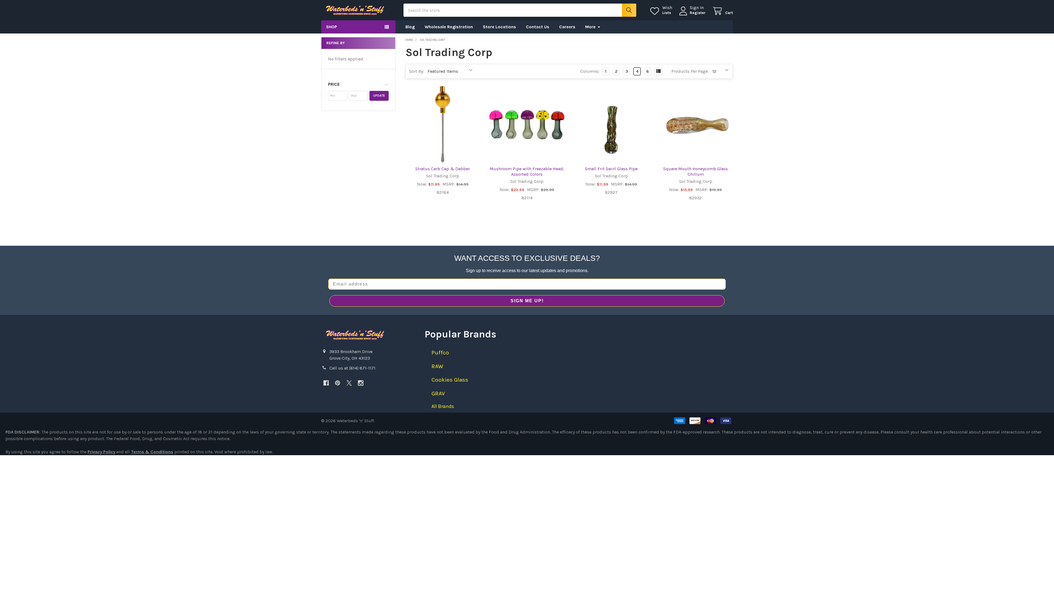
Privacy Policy (101, 451)
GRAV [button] (438, 393)
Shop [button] (331, 26)
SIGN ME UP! (527, 300)
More (590, 26)
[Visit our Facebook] (326, 383)
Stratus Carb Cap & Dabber (442, 168)
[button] (358, 84)
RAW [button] (437, 366)
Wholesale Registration (449, 26)
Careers (567, 26)
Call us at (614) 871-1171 (352, 368)
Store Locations (499, 26)
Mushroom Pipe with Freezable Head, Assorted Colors (527, 171)
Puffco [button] (440, 352)
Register (698, 12)
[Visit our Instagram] (361, 383)
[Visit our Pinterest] (338, 383)
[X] (349, 383)
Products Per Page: (690, 71)
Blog (410, 26)
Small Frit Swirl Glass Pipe (611, 168)
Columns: (589, 71)
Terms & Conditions (152, 451)
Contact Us (537, 26)
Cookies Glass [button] (449, 379)
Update (379, 95)
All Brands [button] (442, 406)
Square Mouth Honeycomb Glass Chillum (695, 171)
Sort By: (416, 71)
